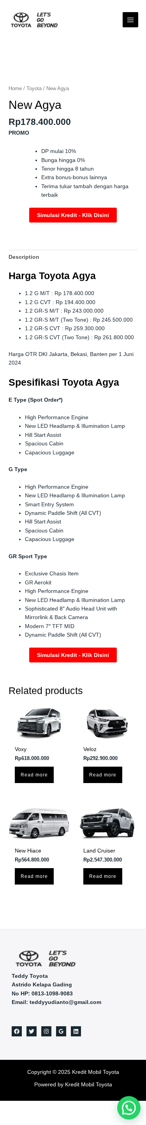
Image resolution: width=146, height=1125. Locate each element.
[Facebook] (17, 1031)
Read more (34, 775)
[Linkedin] (76, 1031)
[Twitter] (31, 1031)
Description (24, 257)
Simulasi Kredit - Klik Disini (73, 215)
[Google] (61, 1031)
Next (135, 73)
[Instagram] (46, 1031)
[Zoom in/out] (45, 1107)
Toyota (34, 88)
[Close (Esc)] (6, 1107)
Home (15, 88)
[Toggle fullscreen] (32, 1107)
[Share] (19, 1107)
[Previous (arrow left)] (6, 1119)
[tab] (73, 257)
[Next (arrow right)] (19, 1119)
